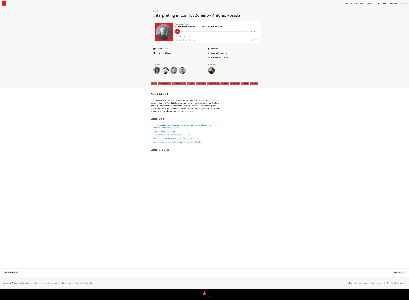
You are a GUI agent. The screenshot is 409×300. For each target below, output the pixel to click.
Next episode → (399, 273)
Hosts (362, 3)
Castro (192, 84)
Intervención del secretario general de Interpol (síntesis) (177, 142)
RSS (155, 84)
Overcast (202, 84)
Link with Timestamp (218, 53)
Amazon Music (180, 84)
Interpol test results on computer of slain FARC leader (176, 138)
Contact (377, 3)
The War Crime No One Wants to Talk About (172, 135)
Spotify (226, 84)
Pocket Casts (214, 84)
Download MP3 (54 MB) (219, 57)
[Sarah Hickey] (156, 71)
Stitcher (236, 84)
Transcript (213, 48)
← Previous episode (11, 273)
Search (384, 3)
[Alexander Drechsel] (182, 71)
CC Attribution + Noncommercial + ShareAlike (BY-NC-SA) (75, 283)
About (346, 3)
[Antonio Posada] (211, 71)
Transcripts (394, 3)
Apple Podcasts (165, 84)
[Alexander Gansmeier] (165, 71)
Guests (369, 3)
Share (255, 84)
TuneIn (246, 84)
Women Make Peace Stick (164, 131)
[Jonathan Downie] (173, 71)
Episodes (354, 3)
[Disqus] (186, 181)
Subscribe (403, 3)
